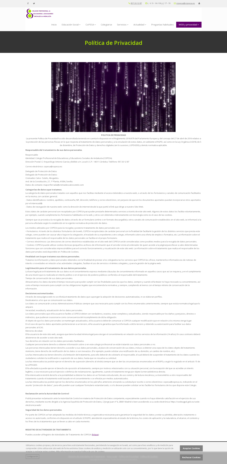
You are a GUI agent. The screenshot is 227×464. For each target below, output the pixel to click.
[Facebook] (27, 3)
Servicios (121, 24)
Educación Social (70, 24)
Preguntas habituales (162, 24)
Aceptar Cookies (191, 448)
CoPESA (90, 24)
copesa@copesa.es (185, 3)
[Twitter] (34, 3)
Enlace (95, 434)
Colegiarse (106, 24)
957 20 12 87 (136, 3)
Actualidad (138, 24)
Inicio (54, 24)
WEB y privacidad (188, 24)
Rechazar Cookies (191, 457)
